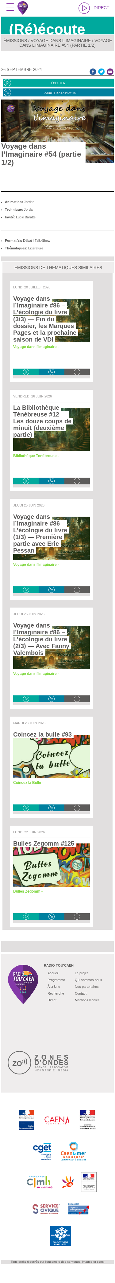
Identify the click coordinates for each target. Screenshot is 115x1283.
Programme (56, 980)
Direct (52, 1000)
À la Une (54, 986)
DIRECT (101, 7)
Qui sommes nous (88, 980)
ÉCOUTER (58, 83)
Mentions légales (87, 1000)
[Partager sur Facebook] (93, 71)
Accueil (53, 973)
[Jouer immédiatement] (26, 372)
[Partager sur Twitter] (101, 71)
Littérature (35, 248)
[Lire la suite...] (77, 372)
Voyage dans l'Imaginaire (61, 40)
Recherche (56, 993)
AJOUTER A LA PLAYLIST (61, 93)
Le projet (81, 973)
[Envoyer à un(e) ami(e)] (110, 71)
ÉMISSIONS (15, 40)
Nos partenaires (87, 986)
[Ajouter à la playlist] (51, 372)
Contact (80, 993)
